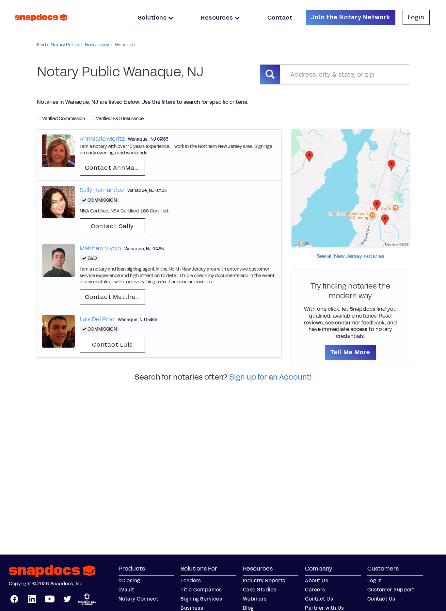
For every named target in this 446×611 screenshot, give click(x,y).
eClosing (129, 580)
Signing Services (201, 598)
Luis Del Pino (97, 319)
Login (416, 17)
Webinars (255, 598)
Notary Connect (138, 598)
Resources (217, 17)
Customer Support (390, 589)
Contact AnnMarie (114, 168)
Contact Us (319, 598)
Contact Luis (112, 344)
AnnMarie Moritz (102, 138)
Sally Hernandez (102, 190)
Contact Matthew (113, 297)
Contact (280, 17)
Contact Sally (112, 226)
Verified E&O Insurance (119, 119)
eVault (126, 589)
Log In (374, 580)
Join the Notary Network (350, 17)
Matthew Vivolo (100, 248)
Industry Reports (264, 580)
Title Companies (201, 589)
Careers (315, 589)
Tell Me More (350, 352)
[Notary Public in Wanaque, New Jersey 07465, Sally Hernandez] (58, 202)
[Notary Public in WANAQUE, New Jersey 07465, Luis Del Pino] (58, 331)
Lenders (191, 580)
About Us (316, 580)
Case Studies (260, 589)
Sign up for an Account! (270, 377)
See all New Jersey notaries (350, 256)
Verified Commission (63, 119)
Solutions (153, 17)
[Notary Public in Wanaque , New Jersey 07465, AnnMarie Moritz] (58, 150)
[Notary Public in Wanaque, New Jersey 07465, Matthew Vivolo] (58, 260)
